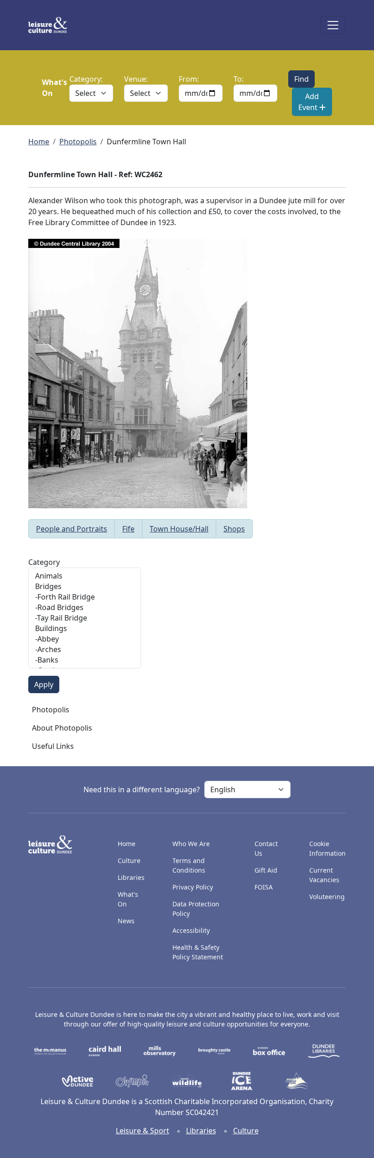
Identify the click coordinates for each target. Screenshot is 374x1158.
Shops (234, 529)
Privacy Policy (192, 887)
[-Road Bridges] (84, 607)
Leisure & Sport (142, 1131)
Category (44, 562)
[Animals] (84, 576)
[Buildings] (84, 628)
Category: (86, 79)
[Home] (51, 25)
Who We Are (191, 843)
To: (239, 79)
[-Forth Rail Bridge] (84, 597)
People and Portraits (71, 529)
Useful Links (53, 746)
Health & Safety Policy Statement (197, 952)
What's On (128, 899)
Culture (129, 860)
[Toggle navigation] (333, 25)
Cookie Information (327, 848)
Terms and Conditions (188, 865)
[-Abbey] (84, 639)
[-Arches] (84, 649)
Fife (128, 529)
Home (38, 142)
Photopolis (78, 142)
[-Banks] (84, 660)
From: (189, 79)
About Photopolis (62, 728)
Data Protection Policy (195, 909)
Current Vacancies (324, 875)
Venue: (136, 79)
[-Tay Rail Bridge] (84, 618)
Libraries (131, 877)
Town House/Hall (179, 529)
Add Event (308, 101)
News (126, 920)
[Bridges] (84, 586)
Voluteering (327, 896)
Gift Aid (266, 870)
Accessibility (192, 930)
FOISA (264, 887)
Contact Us (266, 848)
